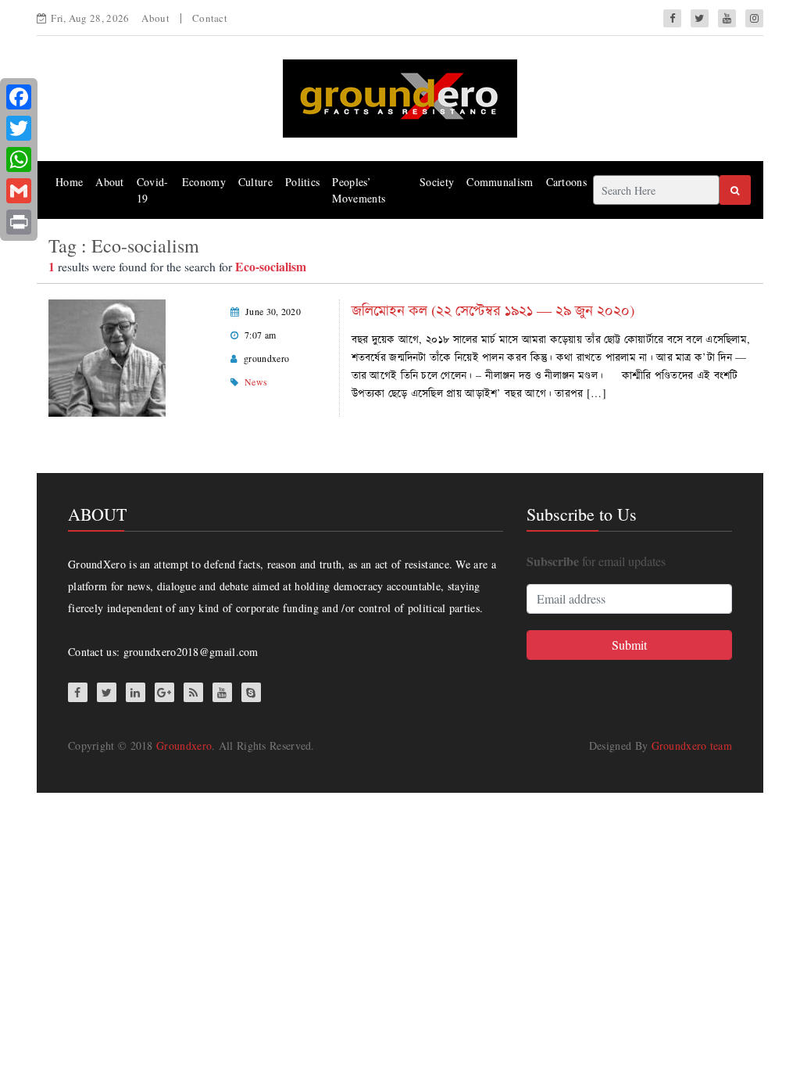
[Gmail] (18, 190)
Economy (204, 181)
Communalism (499, 181)
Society (437, 181)
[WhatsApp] (18, 159)
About (155, 18)
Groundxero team (692, 745)
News (256, 381)
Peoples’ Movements (358, 190)
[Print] (18, 222)
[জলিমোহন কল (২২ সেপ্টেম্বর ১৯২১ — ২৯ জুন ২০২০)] (107, 356)
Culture (255, 181)
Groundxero (184, 745)
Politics (302, 181)
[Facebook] (18, 97)
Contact (209, 18)
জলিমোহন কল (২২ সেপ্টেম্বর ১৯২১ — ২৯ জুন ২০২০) (493, 310)
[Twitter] (18, 128)
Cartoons (566, 181)
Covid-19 (153, 190)
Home (69, 181)
